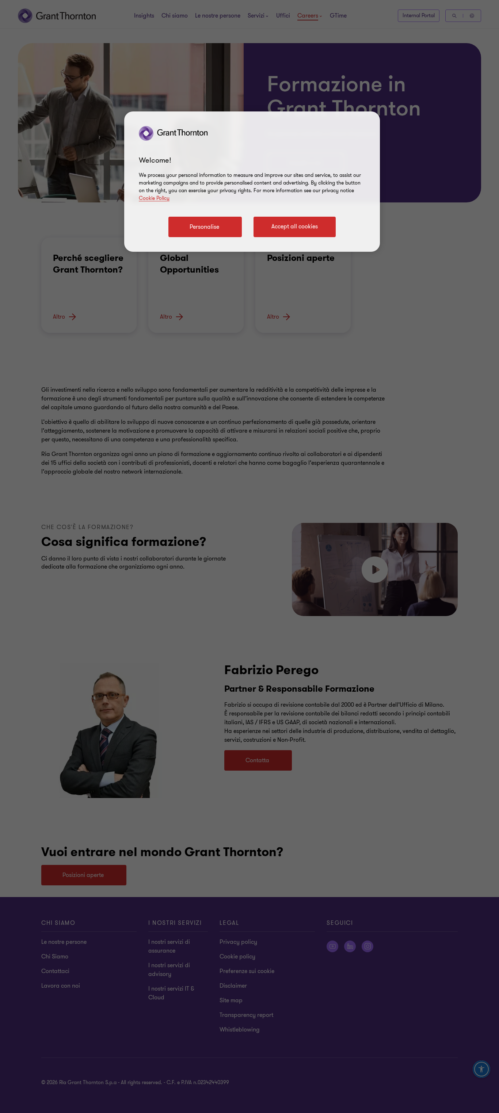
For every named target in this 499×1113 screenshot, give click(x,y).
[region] (252, 181)
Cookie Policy (154, 198)
